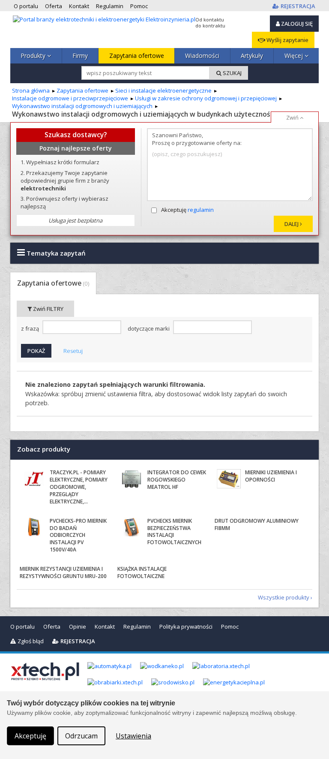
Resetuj (73, 351)
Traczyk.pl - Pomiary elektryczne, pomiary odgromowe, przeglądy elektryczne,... (79, 487)
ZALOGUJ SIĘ (296, 23)
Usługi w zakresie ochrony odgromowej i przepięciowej (206, 98)
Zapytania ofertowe (136, 55)
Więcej (294, 55)
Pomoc (230, 626)
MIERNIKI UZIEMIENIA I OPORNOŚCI (271, 476)
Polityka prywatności (185, 626)
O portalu (22, 626)
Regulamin (137, 626)
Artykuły (252, 55)
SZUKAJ (231, 73)
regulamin (201, 210)
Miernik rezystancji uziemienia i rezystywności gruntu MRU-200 (63, 572)
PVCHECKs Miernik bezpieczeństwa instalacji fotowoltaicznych (174, 531)
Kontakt (105, 626)
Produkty (34, 55)
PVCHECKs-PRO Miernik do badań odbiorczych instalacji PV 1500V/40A (78, 535)
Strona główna (31, 90)
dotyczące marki (149, 329)
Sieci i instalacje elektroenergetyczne (163, 90)
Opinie (77, 626)
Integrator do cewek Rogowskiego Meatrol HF (176, 480)
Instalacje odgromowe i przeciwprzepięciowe (70, 98)
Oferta (51, 626)
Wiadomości (202, 55)
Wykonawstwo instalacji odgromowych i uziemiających (82, 106)
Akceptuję (187, 210)
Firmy (80, 55)
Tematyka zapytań (55, 253)
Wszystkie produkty (283, 597)
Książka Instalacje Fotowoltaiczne (142, 572)
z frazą (30, 329)
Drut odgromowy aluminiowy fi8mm (257, 524)
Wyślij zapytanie (286, 40)
